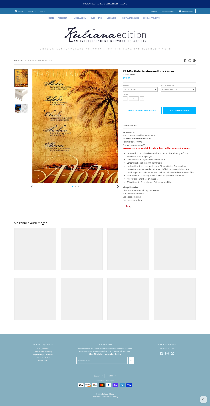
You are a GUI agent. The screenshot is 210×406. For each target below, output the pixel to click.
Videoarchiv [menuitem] (80, 18)
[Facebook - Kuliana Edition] (185, 60)
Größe (126, 86)
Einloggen (154, 11)
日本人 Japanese (43, 349)
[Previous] (32, 186)
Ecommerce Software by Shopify (105, 397)
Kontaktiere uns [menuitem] (130, 18)
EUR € (41, 11)
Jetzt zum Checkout (179, 110)
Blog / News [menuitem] (96, 18)
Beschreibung (130, 126)
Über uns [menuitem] (111, 18)
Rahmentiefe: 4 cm (167, 86)
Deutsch (31, 11)
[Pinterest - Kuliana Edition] (194, 60)
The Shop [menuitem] (62, 18)
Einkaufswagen (188, 11)
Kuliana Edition (129, 74)
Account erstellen (168, 11)
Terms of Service (43, 357)
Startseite (18, 61)
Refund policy (43, 360)
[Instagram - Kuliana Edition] (189, 60)
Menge (125, 95)
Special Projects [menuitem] (151, 18)
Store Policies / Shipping (43, 352)
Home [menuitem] (51, 18)
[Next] (118, 186)
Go (131, 360)
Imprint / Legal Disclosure (43, 354)
